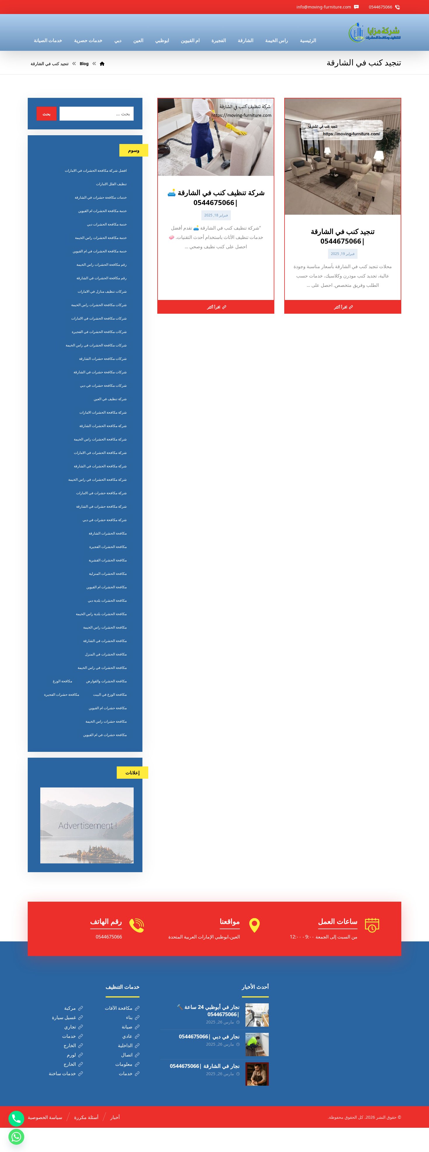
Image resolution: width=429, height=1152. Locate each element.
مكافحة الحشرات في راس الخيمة (102, 667)
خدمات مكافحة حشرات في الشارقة (101, 197)
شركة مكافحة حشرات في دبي (105, 519)
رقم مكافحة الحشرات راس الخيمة (101, 264)
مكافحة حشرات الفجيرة (61, 694)
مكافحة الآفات (118, 1008)
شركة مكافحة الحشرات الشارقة (103, 425)
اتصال (126, 1055)
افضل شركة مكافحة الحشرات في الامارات (96, 170)
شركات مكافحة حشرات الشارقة (103, 358)
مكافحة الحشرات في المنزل (106, 654)
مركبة (70, 1008)
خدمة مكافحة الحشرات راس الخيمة (101, 237)
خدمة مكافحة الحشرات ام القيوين (102, 210)
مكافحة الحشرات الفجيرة (108, 546)
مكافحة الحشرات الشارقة (108, 533)
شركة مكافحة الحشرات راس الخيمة (100, 439)
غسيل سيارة (64, 1017)
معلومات (123, 1064)
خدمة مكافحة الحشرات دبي (107, 224)
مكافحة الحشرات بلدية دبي (107, 600)
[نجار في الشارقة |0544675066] (257, 1074)
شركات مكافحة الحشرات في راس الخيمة (96, 345)
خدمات (69, 1036)
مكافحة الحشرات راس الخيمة (105, 627)
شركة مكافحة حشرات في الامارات (101, 492)
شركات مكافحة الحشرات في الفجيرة (99, 331)
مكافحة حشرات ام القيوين (108, 707)
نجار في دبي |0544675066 (209, 1036)
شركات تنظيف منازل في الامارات (102, 291)
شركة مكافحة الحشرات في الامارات (100, 452)
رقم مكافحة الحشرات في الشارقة (101, 277)
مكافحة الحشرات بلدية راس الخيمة (101, 613)
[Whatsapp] (16, 1137)
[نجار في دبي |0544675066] (257, 1044)
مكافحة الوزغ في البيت (110, 694)
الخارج (70, 1045)
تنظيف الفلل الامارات (111, 183)
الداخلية (125, 1045)
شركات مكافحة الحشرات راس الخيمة (99, 304)
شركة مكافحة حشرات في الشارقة (101, 506)
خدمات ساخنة (62, 1073)
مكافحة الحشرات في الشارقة (105, 640)
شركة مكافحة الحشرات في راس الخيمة (97, 479)
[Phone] (16, 1119)
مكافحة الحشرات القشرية (108, 560)
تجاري (70, 1026)
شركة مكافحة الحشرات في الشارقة (100, 466)
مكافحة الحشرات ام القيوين (106, 586)
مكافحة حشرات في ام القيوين (105, 734)
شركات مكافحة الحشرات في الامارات (99, 318)
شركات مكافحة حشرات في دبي (103, 385)
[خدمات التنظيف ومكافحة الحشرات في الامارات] (374, 32)
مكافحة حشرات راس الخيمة (106, 721)
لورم (71, 1055)
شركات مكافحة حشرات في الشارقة (100, 371)
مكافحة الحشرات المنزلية (108, 573)
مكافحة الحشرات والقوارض (106, 681)
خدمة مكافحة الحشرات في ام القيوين (100, 251)
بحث (46, 114)
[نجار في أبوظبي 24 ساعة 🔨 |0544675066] (257, 1015)
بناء (129, 1017)
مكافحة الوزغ (62, 681)
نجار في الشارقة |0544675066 (205, 1065)
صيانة (127, 1026)
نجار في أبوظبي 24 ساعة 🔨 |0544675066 (208, 1010)
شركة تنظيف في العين (110, 398)
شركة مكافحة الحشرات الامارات (103, 412)
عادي (127, 1036)
